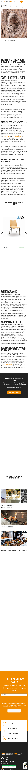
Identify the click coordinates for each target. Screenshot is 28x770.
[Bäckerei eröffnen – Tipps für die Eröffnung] (14, 538)
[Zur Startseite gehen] (9, 1)
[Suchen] (21, 2)
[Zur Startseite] (14, 754)
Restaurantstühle (17, 136)
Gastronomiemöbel (7, 364)
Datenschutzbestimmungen (16, 703)
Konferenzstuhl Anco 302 (10, 240)
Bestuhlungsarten (6, 507)
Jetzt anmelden (14, 711)
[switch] (25, 768)
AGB (19, 705)
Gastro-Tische (6, 136)
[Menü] (2, 1)
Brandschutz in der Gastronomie (10, 529)
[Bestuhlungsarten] (14, 496)
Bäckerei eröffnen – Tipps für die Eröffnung (14, 550)
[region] (14, 232)
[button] (9, 766)
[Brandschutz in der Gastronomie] (14, 517)
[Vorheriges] (2, 232)
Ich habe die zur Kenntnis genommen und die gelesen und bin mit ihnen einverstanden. (14, 705)
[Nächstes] (25, 232)
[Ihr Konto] (24, 1)
